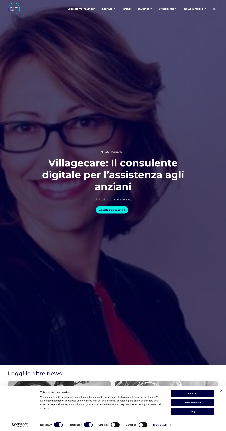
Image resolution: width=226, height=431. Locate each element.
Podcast (117, 151)
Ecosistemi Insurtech (81, 8)
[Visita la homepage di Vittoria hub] (14, 8)
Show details (160, 425)
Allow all (192, 393)
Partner (126, 8)
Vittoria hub (166, 8)
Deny (192, 411)
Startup (107, 8)
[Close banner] (221, 390)
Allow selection (192, 402)
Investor (143, 8)
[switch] (88, 425)
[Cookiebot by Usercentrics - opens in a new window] (19, 425)
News (105, 151)
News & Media (193, 8)
